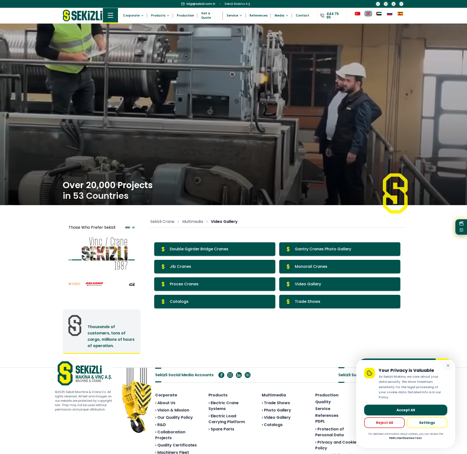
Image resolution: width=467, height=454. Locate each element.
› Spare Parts (221, 429)
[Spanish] (400, 15)
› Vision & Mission (172, 410)
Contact (302, 15)
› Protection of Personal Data (329, 432)
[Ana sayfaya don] (83, 15)
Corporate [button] (131, 15)
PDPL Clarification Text (405, 438)
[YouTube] (401, 4)
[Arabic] (379, 15)
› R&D (160, 425)
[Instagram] (386, 4)
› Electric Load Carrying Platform (226, 419)
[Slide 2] (134, 227)
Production (185, 15)
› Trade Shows (276, 403)
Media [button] (279, 15)
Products (217, 395)
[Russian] (390, 15)
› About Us (165, 403)
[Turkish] (357, 15)
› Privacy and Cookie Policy (335, 445)
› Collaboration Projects (170, 435)
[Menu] (110, 15)
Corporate (166, 395)
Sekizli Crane (162, 221)
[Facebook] (378, 4)
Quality (323, 402)
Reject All (384, 422)
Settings (427, 422)
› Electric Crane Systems (223, 405)
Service (322, 408)
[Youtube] (247, 375)
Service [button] (232, 15)
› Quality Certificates (176, 445)
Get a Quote (206, 15)
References (259, 15)
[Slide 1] (128, 227)
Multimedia (192, 221)
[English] (368, 15)
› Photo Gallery (276, 410)
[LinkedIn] (393, 4)
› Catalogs (272, 425)
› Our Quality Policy (174, 417)
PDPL (320, 421)
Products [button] (158, 15)
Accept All (405, 410)
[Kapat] (448, 365)
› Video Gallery (276, 417)
